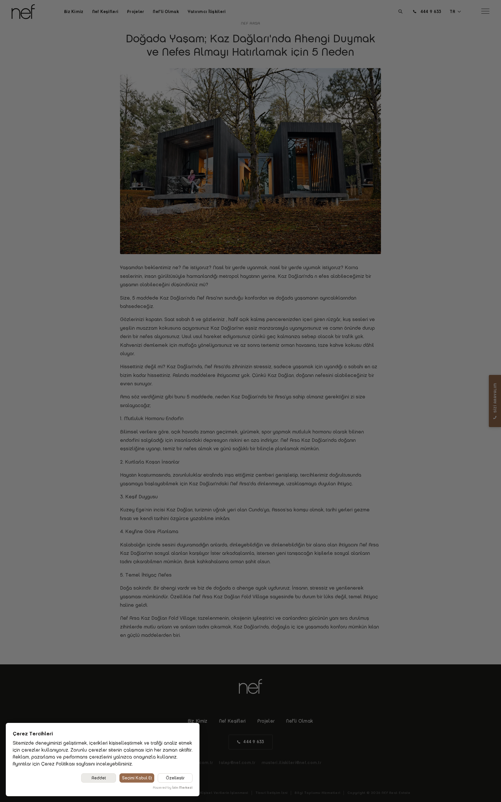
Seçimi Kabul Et (137, 778)
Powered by (173, 787)
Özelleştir (175, 778)
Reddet (99, 778)
